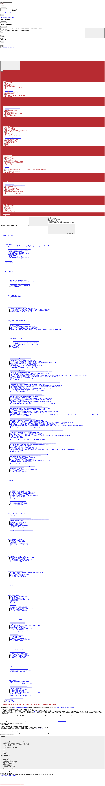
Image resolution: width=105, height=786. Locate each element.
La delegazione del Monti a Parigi (17, 671)
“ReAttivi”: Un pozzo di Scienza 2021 (18, 541)
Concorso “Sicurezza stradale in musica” (19, 669)
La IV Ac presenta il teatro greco (17, 626)
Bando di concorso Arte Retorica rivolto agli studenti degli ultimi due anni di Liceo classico (29, 412)
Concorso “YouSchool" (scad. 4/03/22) (18, 471)
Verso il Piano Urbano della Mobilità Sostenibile (20, 547)
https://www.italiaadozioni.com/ (20, 707)
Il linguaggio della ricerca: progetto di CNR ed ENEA (21, 608)
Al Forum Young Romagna (16, 688)
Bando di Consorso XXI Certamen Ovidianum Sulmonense (22, 419)
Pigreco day (12, 297)
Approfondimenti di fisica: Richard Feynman (19, 543)
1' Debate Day (13, 426)
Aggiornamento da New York (16, 635)
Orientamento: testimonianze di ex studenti (19, 497)
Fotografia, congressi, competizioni (17, 359)
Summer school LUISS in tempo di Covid (19, 596)
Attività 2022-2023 (9, 262)
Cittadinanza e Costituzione (16, 468)
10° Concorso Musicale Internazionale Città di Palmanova (22, 459)
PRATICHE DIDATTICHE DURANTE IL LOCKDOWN (21, 620)
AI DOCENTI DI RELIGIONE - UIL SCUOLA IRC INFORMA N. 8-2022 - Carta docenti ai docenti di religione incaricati (35, 382)
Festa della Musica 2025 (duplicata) (15, 254)
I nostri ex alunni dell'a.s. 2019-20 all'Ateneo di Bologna (22, 493)
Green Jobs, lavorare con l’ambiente (18, 558)
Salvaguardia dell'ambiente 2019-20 (16, 649)
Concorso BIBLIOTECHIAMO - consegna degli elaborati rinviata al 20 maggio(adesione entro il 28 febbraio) (33, 443)
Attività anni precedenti (10, 701)
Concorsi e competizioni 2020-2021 (15, 571)
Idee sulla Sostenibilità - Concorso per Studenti (20, 397)
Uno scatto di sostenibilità (15, 286)
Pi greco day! (13, 542)
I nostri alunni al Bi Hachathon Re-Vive (18, 610)
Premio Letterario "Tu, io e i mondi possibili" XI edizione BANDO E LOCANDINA (27, 439)
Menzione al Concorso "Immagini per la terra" (20, 653)
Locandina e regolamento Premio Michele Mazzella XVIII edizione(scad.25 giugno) (28, 409)
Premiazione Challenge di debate (17, 370)
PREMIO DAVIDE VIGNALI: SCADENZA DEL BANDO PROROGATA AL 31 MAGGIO (28, 368)
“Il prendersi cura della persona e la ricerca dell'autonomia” (22, 308)
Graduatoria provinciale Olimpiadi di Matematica (20, 603)
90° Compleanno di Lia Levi (16, 470)
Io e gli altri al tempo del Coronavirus (18, 627)
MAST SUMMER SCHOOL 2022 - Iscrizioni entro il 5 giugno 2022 (24, 367)
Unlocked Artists (13, 521)
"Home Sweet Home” (14, 600)
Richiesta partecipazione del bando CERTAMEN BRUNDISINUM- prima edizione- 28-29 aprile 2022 (32, 388)
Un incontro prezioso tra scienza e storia (18, 503)
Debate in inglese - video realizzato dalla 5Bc (20, 321)
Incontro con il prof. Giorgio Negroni (17, 496)
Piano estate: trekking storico (16, 514)
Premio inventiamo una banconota (17, 440)
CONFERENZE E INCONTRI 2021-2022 (17, 307)
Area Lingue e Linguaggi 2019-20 (15, 619)
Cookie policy (6, 757)
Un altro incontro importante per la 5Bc (18, 502)
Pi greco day (13, 605)
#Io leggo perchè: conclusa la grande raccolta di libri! (21, 530)
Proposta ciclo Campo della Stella (17, 450)
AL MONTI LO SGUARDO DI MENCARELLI (19, 684)
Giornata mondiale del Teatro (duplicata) (16, 252)
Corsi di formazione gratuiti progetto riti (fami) (19, 392)
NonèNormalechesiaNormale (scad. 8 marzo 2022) (21, 452)
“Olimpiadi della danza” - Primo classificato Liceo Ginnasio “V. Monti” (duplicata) (25, 246)
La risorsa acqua (13, 651)
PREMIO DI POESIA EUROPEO (17, 467)
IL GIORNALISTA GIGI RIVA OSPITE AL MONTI (20, 695)
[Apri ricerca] (95, 33)
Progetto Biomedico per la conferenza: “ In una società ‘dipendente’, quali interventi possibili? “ (30, 309)
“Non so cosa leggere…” (15, 347)
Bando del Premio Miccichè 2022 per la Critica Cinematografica (24, 374)
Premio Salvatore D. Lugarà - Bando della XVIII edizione (22, 415)
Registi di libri (13, 624)
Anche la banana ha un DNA (16, 545)
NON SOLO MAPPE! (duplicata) (15, 256)
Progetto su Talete (14, 597)
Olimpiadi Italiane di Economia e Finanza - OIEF (20, 418)
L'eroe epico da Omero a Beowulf (17, 623)
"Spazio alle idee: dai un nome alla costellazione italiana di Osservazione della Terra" (28, 421)
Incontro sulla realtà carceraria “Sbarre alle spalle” (21, 683)
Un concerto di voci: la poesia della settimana (20, 491)
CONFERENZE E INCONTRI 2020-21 (16, 490)
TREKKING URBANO (15, 346)
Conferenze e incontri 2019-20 (14, 680)
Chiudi (2, 35)
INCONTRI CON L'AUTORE (16, 338)
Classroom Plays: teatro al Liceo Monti (18, 686)
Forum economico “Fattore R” (16, 698)
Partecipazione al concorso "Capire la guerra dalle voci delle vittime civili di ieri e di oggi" (29, 454)
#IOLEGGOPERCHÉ (14, 345)
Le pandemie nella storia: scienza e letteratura (20, 599)
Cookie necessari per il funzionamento (8, 731)
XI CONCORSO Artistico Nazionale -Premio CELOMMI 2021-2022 (24, 432)
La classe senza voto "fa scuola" (17, 640)
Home (49, 217)
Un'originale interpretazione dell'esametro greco (20, 527)
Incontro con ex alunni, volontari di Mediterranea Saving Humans (24, 495)
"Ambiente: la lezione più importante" (18, 657)
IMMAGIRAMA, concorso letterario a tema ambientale (21, 378)
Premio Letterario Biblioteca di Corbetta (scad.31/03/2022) (22, 457)
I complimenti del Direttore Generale (18, 656)
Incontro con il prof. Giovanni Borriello (18, 522)
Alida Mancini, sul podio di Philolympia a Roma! (20, 377)
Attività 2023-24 (8, 261)
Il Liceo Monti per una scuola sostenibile (18, 654)
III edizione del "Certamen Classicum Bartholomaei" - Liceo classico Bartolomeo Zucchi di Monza (31, 399)
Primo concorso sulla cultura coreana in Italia (20, 462)
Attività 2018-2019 (9, 699)
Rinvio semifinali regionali (15, 636)
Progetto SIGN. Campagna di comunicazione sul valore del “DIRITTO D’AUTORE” (28, 384)
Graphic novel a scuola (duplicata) (15, 251)
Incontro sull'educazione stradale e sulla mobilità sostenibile (23, 492)
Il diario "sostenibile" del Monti (16, 561)
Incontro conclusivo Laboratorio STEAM (18, 607)
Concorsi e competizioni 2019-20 (15, 666)
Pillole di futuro (13, 601)
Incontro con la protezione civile (17, 540)
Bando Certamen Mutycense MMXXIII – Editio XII (20, 358)
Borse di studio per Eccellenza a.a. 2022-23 (19, 428)
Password (14, 10)
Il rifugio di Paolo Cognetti (15, 498)
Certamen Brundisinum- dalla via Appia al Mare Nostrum (22, 389)
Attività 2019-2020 (9, 585)
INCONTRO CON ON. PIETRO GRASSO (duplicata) (19, 249)
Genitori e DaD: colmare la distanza (18, 499)
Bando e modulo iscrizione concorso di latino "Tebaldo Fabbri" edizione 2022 (26, 420)
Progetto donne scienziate (15, 296)
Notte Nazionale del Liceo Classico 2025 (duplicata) (19, 247)
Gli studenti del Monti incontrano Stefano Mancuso (21, 559)
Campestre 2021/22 (14, 379)
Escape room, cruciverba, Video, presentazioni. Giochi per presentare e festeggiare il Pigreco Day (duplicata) (31, 245)
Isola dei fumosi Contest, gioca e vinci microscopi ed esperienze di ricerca (26, 433)
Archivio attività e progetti (53, 219)
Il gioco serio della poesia (15, 693)
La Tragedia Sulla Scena (15, 323)
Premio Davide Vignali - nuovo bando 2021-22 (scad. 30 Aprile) (23, 448)
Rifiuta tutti (10, 723)
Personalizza (3, 723)
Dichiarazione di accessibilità (9, 762)
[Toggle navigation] (10, 65)
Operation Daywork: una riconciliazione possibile (20, 494)
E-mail (13, 28)
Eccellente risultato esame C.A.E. (17, 622)
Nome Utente (15, 9)
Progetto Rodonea (14, 602)
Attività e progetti (51, 218)
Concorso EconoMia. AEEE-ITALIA (17, 391)
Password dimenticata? (5, 12)
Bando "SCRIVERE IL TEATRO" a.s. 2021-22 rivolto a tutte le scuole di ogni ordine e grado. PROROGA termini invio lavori (36, 403)
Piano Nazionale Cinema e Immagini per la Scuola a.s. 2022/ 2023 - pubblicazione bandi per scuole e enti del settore (35, 386)
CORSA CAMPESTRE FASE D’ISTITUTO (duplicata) (19, 257)
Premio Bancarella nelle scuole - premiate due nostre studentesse (24, 363)
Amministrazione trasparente (9, 766)
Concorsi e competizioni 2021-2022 (55, 221)
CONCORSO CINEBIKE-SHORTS (17, 436)
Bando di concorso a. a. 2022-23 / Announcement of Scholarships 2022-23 (26, 365)
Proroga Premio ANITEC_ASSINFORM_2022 (20, 372)
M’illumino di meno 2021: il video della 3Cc (19, 560)
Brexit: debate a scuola (15, 637)
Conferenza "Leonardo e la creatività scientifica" (20, 696)
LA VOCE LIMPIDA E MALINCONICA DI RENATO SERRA (25, 344)
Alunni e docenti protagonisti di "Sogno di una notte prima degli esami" (25, 625)
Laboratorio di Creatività (15, 515)
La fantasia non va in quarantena (17, 631)
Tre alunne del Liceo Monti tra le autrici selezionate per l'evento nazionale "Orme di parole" (29, 519)
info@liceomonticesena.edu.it (17, 743)
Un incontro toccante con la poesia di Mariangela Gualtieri (23, 326)
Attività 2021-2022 (52, 220)
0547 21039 (7, 742)
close (2, 70)
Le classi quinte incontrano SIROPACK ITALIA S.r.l (21, 687)
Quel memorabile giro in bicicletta (17, 383)
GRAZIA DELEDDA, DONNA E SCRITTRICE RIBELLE (25, 342)
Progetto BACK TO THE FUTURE (17, 652)
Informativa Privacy (7, 760)
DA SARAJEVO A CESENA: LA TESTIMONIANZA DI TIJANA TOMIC (25, 692)
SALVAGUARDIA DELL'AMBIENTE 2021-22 (17, 280)
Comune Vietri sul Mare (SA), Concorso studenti (20, 416)
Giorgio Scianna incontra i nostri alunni (18, 689)
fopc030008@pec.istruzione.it (17, 744)
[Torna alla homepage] (8, 47)
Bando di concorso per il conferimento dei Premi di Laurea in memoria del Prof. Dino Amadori (30, 408)
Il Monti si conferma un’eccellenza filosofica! (19, 574)
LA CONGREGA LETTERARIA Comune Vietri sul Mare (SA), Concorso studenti (27, 395)
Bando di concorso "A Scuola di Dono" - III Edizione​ (21, 456)
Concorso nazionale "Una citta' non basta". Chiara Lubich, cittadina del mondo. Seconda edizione (31, 398)
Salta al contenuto (4, 1)
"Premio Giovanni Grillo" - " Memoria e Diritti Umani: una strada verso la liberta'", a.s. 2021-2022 (30, 460)
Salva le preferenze (10, 734)
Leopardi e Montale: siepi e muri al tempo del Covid (21, 628)
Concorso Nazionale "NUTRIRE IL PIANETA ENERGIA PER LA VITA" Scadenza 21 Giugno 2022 (31, 371)
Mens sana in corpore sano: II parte (17, 632)
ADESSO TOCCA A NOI (18, 339)
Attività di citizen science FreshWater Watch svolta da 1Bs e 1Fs (24, 281)
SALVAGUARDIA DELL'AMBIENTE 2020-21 (17, 556)
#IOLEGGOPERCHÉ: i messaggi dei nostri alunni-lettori (22, 526)
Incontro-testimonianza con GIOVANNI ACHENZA (21, 311)
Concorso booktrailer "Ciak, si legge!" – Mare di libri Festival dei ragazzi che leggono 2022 (29, 444)
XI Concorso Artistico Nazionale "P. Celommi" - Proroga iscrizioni (24, 402)
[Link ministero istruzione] (6, 2)
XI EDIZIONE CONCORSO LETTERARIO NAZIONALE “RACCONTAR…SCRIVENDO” (29, 407)
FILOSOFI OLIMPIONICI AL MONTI (17, 410)
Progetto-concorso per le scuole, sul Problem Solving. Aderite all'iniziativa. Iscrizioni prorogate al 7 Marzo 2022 (34, 411)
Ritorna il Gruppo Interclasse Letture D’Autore (20, 639)
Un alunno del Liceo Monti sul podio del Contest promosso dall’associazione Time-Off (28, 572)
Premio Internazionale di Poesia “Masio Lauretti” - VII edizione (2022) (25, 447)
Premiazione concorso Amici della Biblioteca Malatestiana (22, 360)
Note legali (5, 759)
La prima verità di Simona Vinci (17, 690)
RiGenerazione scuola (15, 413)
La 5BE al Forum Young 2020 (16, 504)
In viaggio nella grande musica (16, 520)
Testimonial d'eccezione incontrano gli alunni (20, 681)
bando (5, 714)
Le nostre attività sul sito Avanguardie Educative (20, 630)
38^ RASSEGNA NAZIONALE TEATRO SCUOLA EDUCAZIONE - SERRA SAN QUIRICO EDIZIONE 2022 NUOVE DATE (36, 385)
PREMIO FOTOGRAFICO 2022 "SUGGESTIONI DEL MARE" (23, 364)
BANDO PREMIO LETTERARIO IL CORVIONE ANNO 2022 (23, 446)
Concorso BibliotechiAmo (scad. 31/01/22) (19, 464)
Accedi (2, 3)
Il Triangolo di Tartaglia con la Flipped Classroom (20, 544)
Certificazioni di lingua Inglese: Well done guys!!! (20, 516)
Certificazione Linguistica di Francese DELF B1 (20, 518)
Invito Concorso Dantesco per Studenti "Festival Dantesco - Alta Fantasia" (26, 394)
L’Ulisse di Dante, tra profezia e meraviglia (19, 525)
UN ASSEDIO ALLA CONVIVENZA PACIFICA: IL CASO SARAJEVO (25, 327)
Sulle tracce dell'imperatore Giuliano (18, 682)
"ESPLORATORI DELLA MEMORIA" (18, 458)
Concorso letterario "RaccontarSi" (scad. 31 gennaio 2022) (22, 466)
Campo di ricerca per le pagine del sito (8, 225)
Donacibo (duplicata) (12, 255)
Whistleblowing (6, 764)
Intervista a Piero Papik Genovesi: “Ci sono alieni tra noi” (22, 557)
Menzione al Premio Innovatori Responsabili (19, 655)
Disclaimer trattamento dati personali (8, 775)
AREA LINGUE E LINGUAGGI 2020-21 (16, 513)
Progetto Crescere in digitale (16, 528)
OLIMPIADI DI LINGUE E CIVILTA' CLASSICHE (20, 445)
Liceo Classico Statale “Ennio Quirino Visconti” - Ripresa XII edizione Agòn (26, 406)
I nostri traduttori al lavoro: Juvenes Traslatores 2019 (21, 670)
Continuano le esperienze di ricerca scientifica (20, 606)
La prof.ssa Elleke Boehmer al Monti (18, 691)
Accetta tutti (19, 723)
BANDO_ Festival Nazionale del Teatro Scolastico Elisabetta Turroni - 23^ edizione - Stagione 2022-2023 (33, 362)
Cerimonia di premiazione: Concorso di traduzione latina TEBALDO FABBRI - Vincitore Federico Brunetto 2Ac (34, 376)
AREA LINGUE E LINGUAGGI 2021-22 (16, 320)
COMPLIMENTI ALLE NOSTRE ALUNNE (19, 576)
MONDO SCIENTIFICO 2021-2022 (15, 295)
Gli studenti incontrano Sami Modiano (18, 501)
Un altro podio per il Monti (15, 573)
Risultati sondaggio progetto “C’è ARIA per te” (20, 284)
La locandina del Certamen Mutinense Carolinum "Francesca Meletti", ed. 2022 (27, 390)
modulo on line (36, 711)
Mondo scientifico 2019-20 (13, 595)
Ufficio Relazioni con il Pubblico (10, 761)
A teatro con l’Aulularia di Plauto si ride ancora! (20, 324)
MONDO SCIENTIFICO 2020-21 (15, 539)
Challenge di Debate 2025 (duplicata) (16, 258)
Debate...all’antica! (14, 634)
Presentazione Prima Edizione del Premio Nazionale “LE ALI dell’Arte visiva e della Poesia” (30, 373)
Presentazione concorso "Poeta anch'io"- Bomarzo (21, 461)
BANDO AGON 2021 (14, 451)
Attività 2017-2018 (9, 700)
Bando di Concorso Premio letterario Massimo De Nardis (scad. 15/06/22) (26, 455)
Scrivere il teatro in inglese (16, 524)
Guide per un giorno (14, 325)
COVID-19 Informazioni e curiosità (17, 598)
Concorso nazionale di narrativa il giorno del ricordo (21, 431)
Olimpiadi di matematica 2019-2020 (18, 609)
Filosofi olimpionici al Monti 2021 (17, 575)
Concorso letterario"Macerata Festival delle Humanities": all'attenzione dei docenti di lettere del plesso (32, 366)
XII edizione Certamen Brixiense (17, 400)
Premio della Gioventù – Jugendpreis (18, 463)
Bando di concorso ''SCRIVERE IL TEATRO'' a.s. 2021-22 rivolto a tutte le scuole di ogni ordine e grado (32, 424)
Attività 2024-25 (8, 244)
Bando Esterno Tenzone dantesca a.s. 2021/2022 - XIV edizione (24, 396)
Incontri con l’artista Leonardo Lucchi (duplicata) (18, 250)
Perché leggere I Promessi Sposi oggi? (18, 694)
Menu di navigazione (70, 233)
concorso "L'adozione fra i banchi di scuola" (64, 707)
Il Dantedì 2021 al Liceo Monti (16, 523)
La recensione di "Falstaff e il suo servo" (18, 638)
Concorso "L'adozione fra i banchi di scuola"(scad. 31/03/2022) (23, 469)
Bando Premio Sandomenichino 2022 (18, 437)
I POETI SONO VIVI (17, 343)
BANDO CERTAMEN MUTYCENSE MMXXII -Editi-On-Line (23, 442)
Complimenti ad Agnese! (15, 667)
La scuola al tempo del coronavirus (17, 629)
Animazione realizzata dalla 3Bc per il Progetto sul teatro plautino (24, 328)
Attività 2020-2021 (9, 480)
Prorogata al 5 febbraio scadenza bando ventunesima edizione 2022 (25, 427)
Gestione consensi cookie (8, 765)
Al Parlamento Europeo (13, 259)
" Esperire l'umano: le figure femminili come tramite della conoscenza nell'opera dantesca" (29, 310)
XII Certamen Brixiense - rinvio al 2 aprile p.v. (20, 438)
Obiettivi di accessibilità (8, 763)
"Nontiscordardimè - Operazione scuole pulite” (20, 285)
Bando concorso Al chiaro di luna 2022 (18, 387)
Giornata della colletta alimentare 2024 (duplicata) (18, 253)
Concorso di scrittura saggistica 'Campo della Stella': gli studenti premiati (25, 361)
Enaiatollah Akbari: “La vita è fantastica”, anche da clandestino (26, 341)
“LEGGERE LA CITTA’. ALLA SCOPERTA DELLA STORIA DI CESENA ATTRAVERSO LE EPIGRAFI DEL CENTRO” (35, 329)
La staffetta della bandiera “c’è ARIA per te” (19, 283)
